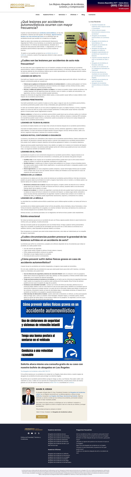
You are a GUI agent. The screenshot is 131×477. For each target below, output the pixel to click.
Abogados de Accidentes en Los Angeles (58, 457)
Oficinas (73, 15)
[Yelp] (38, 433)
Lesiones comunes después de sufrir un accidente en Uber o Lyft (100, 59)
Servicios (62, 15)
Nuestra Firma (48, 15)
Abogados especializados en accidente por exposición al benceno (100, 53)
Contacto (92, 15)
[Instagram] (35, 433)
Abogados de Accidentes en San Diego (58, 460)
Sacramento (67, 396)
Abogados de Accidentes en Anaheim (58, 459)
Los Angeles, (53, 396)
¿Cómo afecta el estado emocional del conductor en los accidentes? (101, 32)
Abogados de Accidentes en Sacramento (59, 455)
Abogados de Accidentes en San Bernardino (59, 462)
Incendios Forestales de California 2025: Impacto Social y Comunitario (101, 26)
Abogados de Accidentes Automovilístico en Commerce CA (100, 37)
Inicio (37, 15)
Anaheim (74, 396)
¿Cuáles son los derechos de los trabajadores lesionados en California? (100, 68)
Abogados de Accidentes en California (58, 453)
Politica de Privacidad (27, 437)
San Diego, (60, 396)
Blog (83, 15)
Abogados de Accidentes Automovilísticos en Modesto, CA (100, 84)
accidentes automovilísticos (48, 33)
